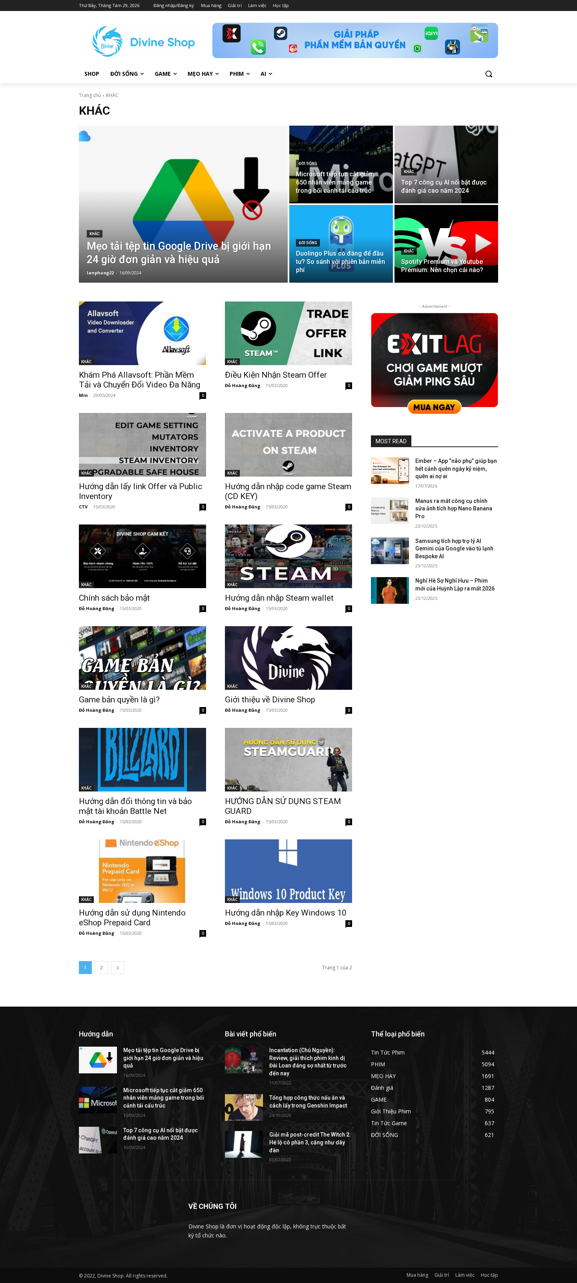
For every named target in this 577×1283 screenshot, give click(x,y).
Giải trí (442, 1275)
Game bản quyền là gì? (119, 699)
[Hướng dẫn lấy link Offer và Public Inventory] (142, 445)
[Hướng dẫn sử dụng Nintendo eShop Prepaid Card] (142, 871)
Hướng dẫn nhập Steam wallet (279, 598)
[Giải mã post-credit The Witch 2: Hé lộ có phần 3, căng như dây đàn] (244, 1144)
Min (83, 395)
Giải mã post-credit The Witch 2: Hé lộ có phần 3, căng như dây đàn (310, 1142)
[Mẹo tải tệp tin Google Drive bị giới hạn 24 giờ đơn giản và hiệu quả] (183, 204)
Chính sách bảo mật (114, 598)
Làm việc (465, 1275)
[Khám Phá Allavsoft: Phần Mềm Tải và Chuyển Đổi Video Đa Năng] (142, 333)
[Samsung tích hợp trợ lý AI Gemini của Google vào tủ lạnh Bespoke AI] (390, 550)
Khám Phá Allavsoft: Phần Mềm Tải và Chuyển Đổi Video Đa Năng (139, 379)
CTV (83, 507)
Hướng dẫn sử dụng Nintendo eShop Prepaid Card (132, 917)
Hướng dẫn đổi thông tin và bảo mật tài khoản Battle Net (135, 806)
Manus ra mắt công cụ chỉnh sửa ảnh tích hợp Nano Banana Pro (453, 508)
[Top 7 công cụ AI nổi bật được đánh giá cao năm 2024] (446, 164)
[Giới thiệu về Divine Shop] (288, 658)
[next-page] (117, 967)
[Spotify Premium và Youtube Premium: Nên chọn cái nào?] (446, 244)
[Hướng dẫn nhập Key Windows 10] (288, 871)
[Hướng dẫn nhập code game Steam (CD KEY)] (288, 445)
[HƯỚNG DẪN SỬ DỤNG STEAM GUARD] (288, 759)
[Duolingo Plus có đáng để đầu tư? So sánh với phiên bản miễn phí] (341, 244)
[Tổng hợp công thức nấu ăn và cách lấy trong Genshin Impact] (244, 1107)
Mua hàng (417, 1275)
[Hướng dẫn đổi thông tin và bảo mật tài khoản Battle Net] (142, 759)
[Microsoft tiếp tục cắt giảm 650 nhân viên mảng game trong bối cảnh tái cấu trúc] (341, 164)
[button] (488, 73)
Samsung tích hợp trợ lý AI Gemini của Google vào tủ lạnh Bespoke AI (454, 548)
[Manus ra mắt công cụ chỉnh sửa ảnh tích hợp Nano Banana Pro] (390, 510)
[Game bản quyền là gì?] (142, 658)
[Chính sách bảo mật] (142, 556)
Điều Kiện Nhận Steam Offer (276, 375)
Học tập (489, 1275)
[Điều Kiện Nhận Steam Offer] (288, 333)
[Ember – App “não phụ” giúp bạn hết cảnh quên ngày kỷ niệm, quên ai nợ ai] (390, 470)
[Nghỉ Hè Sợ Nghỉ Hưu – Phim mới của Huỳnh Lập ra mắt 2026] (390, 590)
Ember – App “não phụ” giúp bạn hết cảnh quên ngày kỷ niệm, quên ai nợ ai (456, 468)
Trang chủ (90, 95)
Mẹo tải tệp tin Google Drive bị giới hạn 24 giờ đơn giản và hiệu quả (163, 1058)
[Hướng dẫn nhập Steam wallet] (288, 556)
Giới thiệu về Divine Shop (270, 699)
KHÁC (94, 234)
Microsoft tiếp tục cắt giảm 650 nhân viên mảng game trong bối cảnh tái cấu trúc (163, 1098)
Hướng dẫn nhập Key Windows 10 (286, 912)
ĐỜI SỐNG (308, 163)
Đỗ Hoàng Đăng (242, 385)
